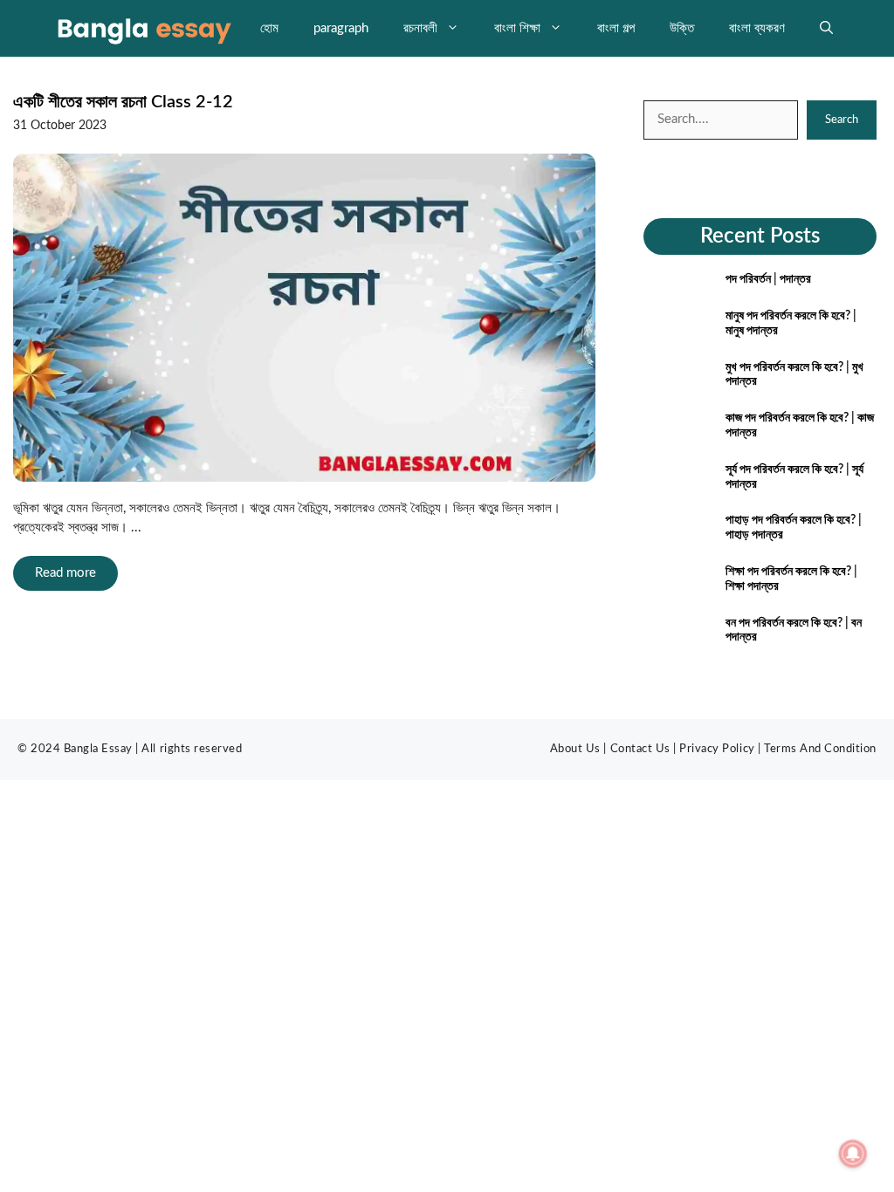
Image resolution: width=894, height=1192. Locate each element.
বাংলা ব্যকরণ (757, 28)
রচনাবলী (420, 28)
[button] (826, 28)
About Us (575, 749)
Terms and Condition (820, 749)
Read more (65, 572)
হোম (269, 28)
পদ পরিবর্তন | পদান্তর (768, 279)
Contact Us (640, 749)
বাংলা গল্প (616, 28)
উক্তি (682, 28)
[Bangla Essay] (142, 28)
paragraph (340, 28)
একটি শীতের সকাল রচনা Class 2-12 (123, 102)
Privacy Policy (716, 749)
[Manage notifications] (853, 1154)
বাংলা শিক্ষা (517, 28)
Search (841, 120)
